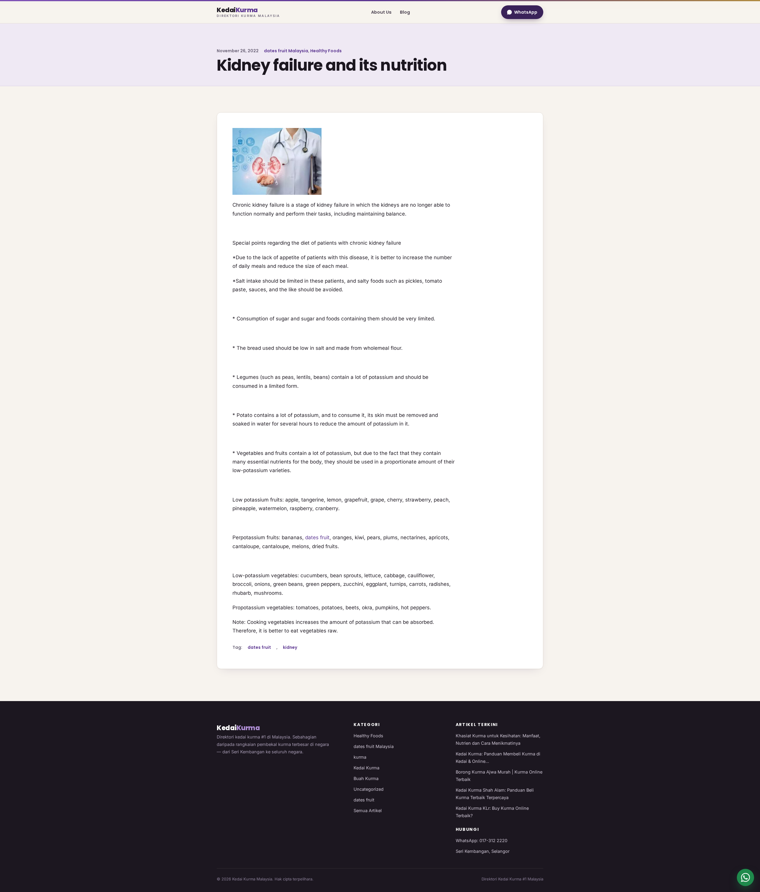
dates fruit (317, 537)
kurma (360, 757)
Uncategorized (369, 789)
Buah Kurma (366, 778)
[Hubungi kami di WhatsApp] (745, 877)
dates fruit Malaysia (286, 51)
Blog (405, 12)
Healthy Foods (326, 51)
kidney (290, 647)
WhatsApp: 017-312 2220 (481, 840)
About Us (381, 12)
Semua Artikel (368, 810)
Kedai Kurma (366, 767)
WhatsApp (525, 12)
